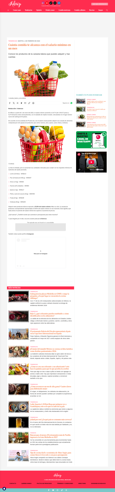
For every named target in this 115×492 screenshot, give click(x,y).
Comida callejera (79, 10)
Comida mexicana (64, 10)
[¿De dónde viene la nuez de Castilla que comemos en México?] (80, 109)
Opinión (39, 10)
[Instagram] (42, 3)
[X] (13, 103)
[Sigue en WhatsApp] (71, 103)
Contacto (12, 483)
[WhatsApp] (17, 103)
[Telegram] (21, 103)
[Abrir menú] (8, 10)
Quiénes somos (26, 483)
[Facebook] (59, 3)
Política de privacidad (44, 483)
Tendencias (28, 10)
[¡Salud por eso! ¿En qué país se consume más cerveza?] (18, 423)
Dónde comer (50, 10)
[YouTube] (46, 3)
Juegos (100, 10)
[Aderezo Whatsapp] (91, 139)
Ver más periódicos (100, 4)
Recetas (91, 10)
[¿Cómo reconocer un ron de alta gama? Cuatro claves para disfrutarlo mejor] (18, 391)
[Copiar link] (29, 103)
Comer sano (17, 10)
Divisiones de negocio (98, 483)
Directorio (82, 483)
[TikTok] (50, 3)
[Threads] (54, 3)
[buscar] (107, 10)
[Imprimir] (33, 103)
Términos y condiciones (65, 483)
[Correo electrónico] (25, 103)
